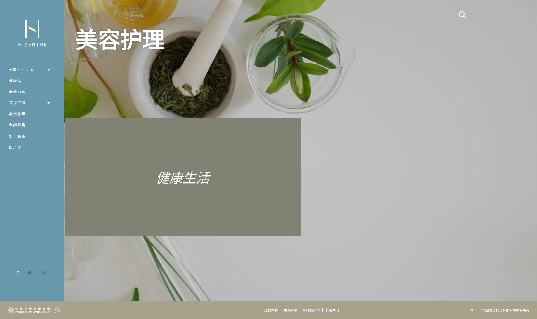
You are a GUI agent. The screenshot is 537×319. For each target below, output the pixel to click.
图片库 (15, 147)
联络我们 (332, 310)
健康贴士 (17, 81)
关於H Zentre (22, 70)
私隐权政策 (311, 310)
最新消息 (17, 92)
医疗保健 (17, 103)
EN (42, 272)
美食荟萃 (17, 114)
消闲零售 (17, 125)
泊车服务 (17, 136)
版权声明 (271, 310)
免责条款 (290, 310)
